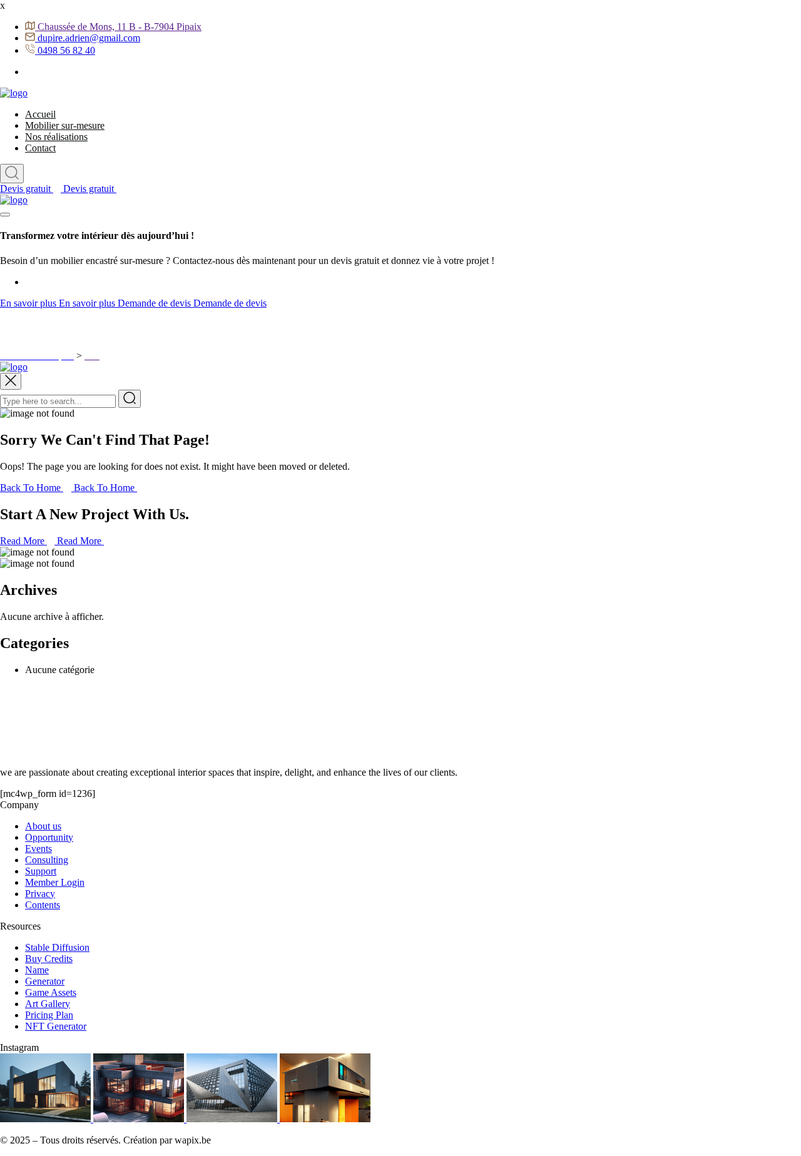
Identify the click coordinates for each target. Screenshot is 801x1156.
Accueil (40, 114)
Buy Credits (49, 958)
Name (37, 970)
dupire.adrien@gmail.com (89, 38)
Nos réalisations (56, 136)
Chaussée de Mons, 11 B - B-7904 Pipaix (120, 26)
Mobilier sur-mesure (65, 125)
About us (43, 826)
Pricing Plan (49, 1015)
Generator (44, 981)
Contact (40, 148)
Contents (42, 905)
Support (40, 871)
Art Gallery (47, 1003)
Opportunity (49, 837)
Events (38, 848)
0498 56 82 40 (66, 50)
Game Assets (50, 992)
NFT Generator (55, 1026)
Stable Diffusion (57, 947)
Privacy (40, 893)
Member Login (54, 882)
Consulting (46, 859)
